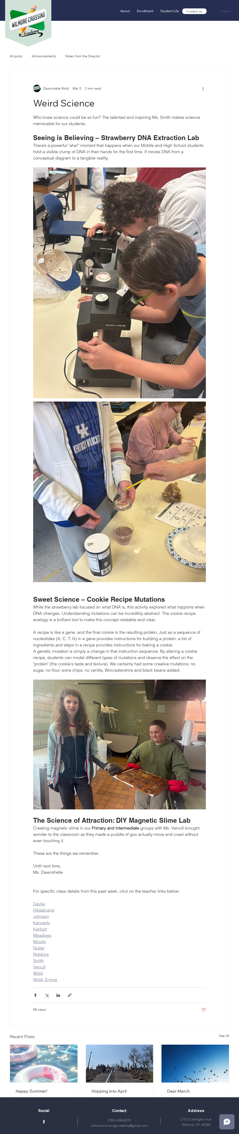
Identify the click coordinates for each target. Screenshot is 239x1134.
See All (224, 1036)
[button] (145, 11)
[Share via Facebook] (35, 995)
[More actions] (203, 88)
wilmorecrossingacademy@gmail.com (119, 1125)
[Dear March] (195, 1064)
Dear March (178, 1091)
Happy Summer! (31, 1091)
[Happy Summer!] (43, 1064)
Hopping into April (109, 1091)
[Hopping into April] (119, 1064)
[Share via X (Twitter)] (47, 995)
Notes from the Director (82, 56)
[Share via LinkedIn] (58, 995)
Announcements (44, 56)
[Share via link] (69, 995)
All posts (16, 56)
